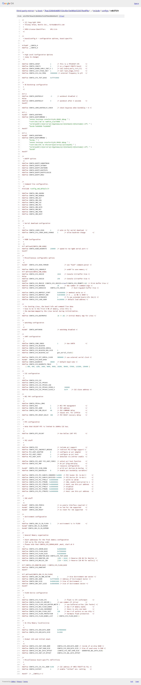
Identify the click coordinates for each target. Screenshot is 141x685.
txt (131, 681)
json (137, 681)
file (61, 16)
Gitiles (13, 681)
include (96, 10)
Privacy (19, 681)
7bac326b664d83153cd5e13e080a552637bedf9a (66, 10)
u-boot (39, 10)
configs (105, 10)
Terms (25, 681)
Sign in (136, 3)
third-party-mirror (25, 10)
